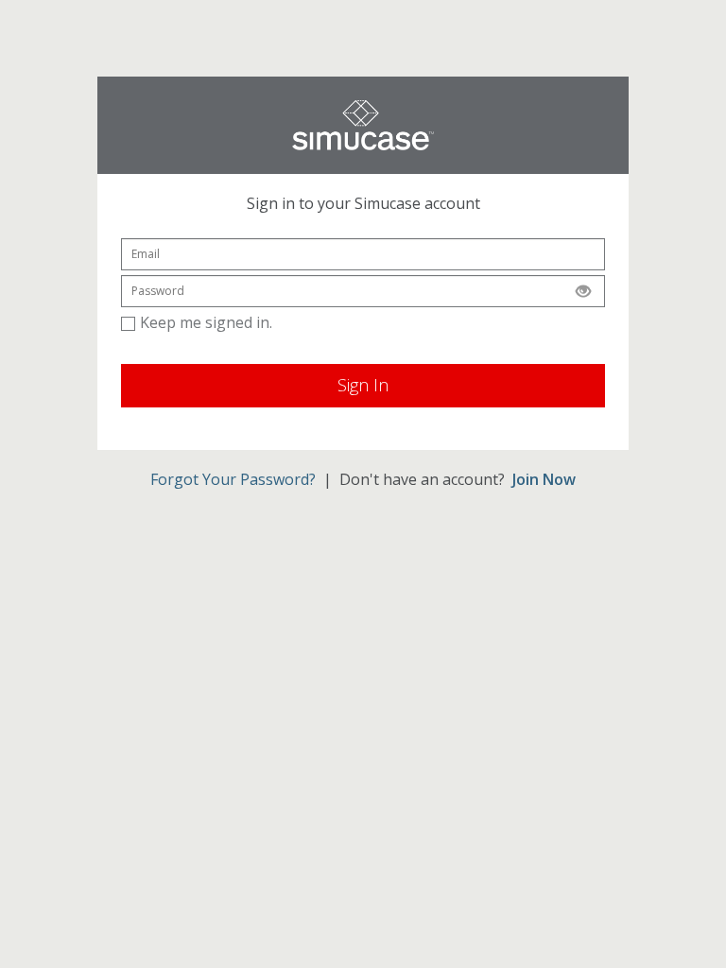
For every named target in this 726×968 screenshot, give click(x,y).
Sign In (363, 384)
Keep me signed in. (206, 322)
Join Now (544, 479)
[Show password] (583, 291)
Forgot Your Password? (233, 479)
